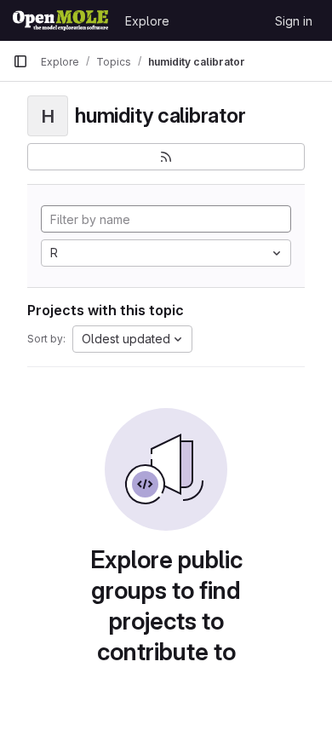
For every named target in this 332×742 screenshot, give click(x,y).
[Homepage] (60, 20)
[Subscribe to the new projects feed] (166, 156)
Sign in (293, 21)
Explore (147, 21)
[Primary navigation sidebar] (20, 61)
